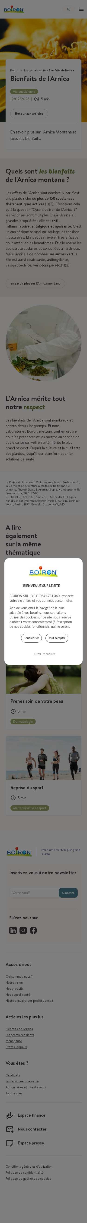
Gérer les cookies (44, 654)
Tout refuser (31, 638)
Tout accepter (56, 638)
